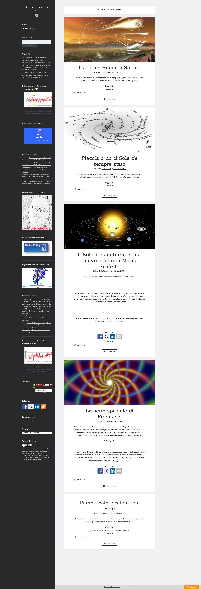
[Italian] (34, 385)
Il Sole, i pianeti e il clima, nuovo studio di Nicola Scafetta (109, 226)
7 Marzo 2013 (119, 421)
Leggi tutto (109, 86)
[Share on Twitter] (106, 336)
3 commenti (111, 195)
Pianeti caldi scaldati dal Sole (109, 505)
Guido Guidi (37, 449)
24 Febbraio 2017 (119, 72)
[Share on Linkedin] (112, 336)
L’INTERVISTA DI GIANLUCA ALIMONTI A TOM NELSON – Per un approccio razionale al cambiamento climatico (36, 67)
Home (24, 24)
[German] (43, 385)
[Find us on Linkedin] (37, 406)
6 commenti (111, 99)
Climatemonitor (37, 7)
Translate (49, 392)
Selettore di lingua (29, 29)
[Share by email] (119, 336)
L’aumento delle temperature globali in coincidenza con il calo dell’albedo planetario (36, 170)
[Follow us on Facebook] (25, 406)
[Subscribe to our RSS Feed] (43, 406)
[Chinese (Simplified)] (36, 385)
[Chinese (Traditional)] (39, 385)
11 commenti (111, 486)
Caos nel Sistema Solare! (109, 39)
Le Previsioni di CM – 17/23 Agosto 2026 (34, 72)
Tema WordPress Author (112, 587)
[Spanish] (34, 387)
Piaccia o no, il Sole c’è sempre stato (109, 130)
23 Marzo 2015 (119, 168)
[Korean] (48, 385)
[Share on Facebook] (100, 336)
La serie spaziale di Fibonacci (109, 382)
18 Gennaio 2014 (119, 271)
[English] (41, 385)
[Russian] (50, 385)
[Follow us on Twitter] (31, 406)
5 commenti (111, 352)
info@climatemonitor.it (34, 459)
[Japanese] (46, 385)
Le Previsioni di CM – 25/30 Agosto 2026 (34, 58)
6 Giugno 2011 (119, 513)
